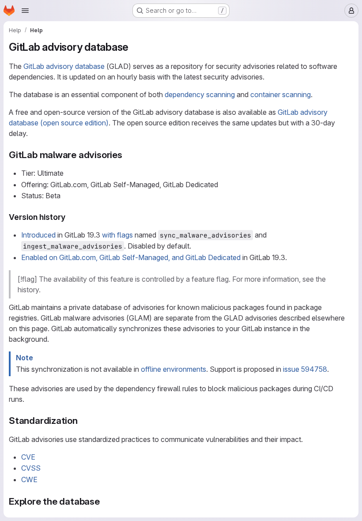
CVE (28, 457)
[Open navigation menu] (25, 11)
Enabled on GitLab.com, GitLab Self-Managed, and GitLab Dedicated (131, 257)
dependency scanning (200, 94)
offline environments (173, 369)
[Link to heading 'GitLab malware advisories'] (127, 154)
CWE (29, 479)
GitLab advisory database (64, 66)
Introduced (38, 234)
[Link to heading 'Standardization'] (83, 420)
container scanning (280, 94)
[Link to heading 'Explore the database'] (105, 501)
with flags (117, 234)
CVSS (31, 468)
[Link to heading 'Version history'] (69, 217)
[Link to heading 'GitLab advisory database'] (134, 47)
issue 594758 (305, 369)
